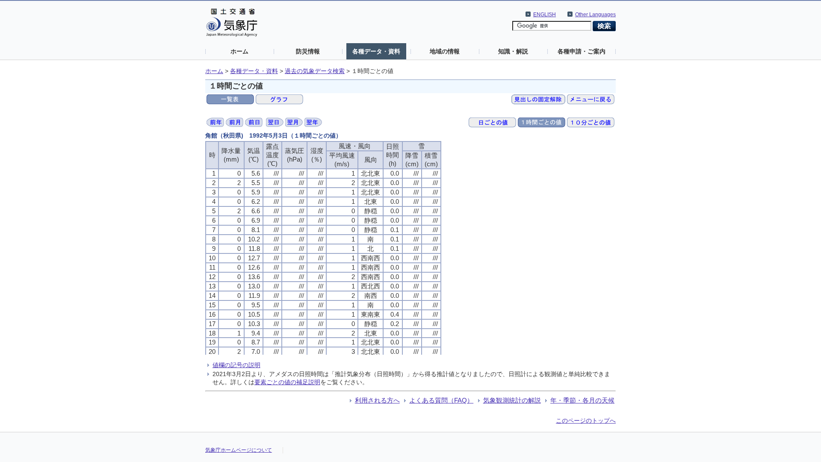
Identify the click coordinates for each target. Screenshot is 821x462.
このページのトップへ (586, 420)
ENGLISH (544, 15)
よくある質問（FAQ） (441, 400)
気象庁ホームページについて (238, 450)
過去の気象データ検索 (315, 71)
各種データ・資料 (376, 51)
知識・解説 (513, 51)
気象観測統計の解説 (512, 400)
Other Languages (595, 15)
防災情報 (308, 51)
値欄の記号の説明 (236, 365)
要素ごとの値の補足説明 (287, 382)
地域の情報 (445, 51)
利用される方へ (377, 400)
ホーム (239, 51)
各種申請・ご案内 (581, 51)
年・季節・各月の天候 (582, 400)
